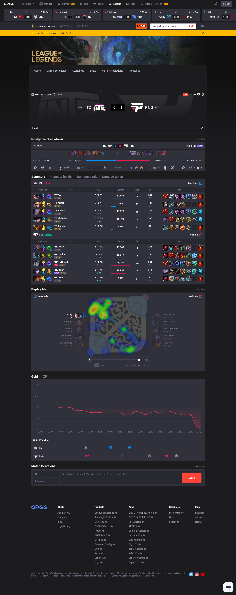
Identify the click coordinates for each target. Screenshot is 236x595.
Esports (99, 557)
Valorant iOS (135, 535)
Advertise (200, 517)
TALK (97, 553)
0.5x (90, 365)
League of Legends (104, 512)
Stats (28, 3)
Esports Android (137, 557)
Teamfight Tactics (104, 517)
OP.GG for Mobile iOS (139, 517)
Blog (59, 521)
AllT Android (135, 521)
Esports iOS (135, 562)
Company (62, 517)
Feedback (174, 521)
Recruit (198, 521)
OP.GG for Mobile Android (141, 512)
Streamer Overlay (103, 544)
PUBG (98, 530)
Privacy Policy (176, 512)
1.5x (103, 365)
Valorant (99, 521)
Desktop (99, 539)
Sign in (226, 3)
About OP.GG (63, 512)
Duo (97, 548)
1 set (34, 128)
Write (192, 477)
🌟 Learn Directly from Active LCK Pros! (51, 33)
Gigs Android (135, 539)
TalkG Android (136, 548)
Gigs (97, 562)
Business (199, 512)
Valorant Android (137, 530)
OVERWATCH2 (102, 526)
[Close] (203, 33)
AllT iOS (133, 526)
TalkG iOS (134, 553)
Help (171, 517)
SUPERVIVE (101, 535)
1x (97, 365)
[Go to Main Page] (9, 4)
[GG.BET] (141, 26)
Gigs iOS (133, 544)
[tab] (39, 176)
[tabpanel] (118, 231)
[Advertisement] (118, 82)
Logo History (63, 526)
